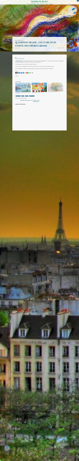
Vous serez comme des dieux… (52, 91)
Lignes (46, 3)
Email (21, 58)
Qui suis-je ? (50, 3)
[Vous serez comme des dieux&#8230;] (55, 87)
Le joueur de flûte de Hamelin (36, 92)
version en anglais (31, 68)
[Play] (39, 57)
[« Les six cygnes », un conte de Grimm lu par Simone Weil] (23, 87)
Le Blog (28, 3)
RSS (23, 58)
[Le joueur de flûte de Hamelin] (39, 87)
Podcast (22, 40)
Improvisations (32, 3)
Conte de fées (18, 40)
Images (38, 3)
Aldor (26, 98)
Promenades (42, 3)
